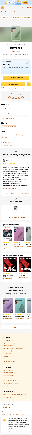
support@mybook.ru (18, 414)
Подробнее (10, 428)
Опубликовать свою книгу (8, 145)
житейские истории (18, 135)
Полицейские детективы (9, 126)
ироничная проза (6, 135)
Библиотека (16, 12)
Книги (6, 17)
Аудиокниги (16, 17)
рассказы (4, 137)
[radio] (9, 97)
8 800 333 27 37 (6, 414)
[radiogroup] (16, 97)
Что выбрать (5, 12)
